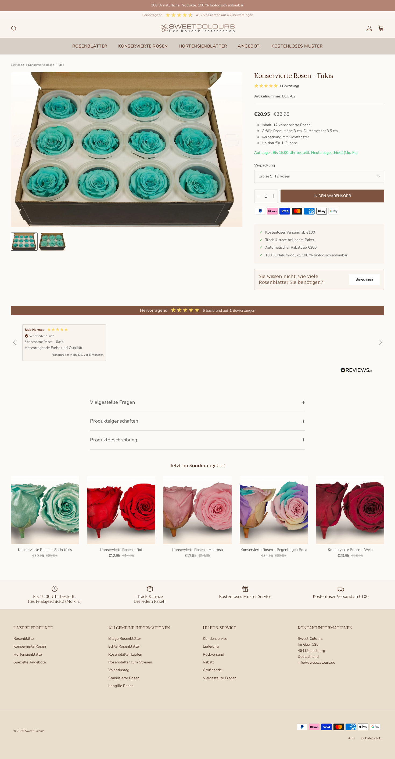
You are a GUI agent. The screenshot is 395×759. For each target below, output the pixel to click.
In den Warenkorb (332, 195)
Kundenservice (215, 638)
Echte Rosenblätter (124, 646)
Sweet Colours (34, 731)
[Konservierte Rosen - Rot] (121, 510)
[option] (126, 149)
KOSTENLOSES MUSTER (297, 46)
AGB (351, 738)
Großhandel (213, 670)
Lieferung (211, 646)
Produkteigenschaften (114, 421)
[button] (319, 86)
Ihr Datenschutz (371, 738)
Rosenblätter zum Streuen (130, 662)
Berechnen (364, 279)
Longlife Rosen (121, 685)
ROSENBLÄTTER (89, 46)
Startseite (17, 65)
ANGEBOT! (249, 46)
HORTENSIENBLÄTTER (203, 46)
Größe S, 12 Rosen (274, 176)
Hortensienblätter (28, 654)
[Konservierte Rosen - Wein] (350, 510)
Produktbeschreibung (113, 440)
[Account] (368, 28)
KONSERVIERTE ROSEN (143, 46)
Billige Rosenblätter (124, 638)
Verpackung (264, 165)
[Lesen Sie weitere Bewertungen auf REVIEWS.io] (356, 371)
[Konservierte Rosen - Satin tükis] (45, 510)
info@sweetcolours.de (316, 662)
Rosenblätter (24, 638)
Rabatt (208, 662)
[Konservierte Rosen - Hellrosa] (197, 510)
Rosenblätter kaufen (125, 654)
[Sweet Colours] (198, 28)
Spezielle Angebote (29, 662)
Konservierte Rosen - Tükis (46, 65)
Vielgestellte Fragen (112, 402)
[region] (197, 342)
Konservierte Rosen (29, 646)
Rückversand (213, 654)
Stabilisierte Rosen (123, 678)
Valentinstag (118, 670)
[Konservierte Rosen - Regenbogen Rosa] (274, 510)
